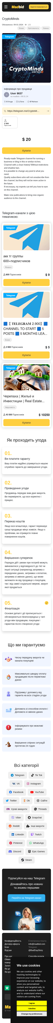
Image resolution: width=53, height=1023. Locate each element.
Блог (7, 947)
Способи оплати (36, 956)
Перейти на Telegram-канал (26, 898)
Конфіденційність (13, 941)
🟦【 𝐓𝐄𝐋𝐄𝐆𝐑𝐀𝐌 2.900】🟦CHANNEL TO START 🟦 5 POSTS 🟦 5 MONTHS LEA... (25, 328)
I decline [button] (32, 1008)
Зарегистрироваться (38, 7)
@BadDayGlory (35, 950)
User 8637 (16, 93)
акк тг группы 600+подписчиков (16, 258)
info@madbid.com (36, 944)
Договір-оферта (12, 944)
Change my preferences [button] (31, 1014)
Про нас (8, 956)
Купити (26, 150)
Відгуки (8, 950)
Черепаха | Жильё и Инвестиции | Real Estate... (24, 398)
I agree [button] (32, 1003)
